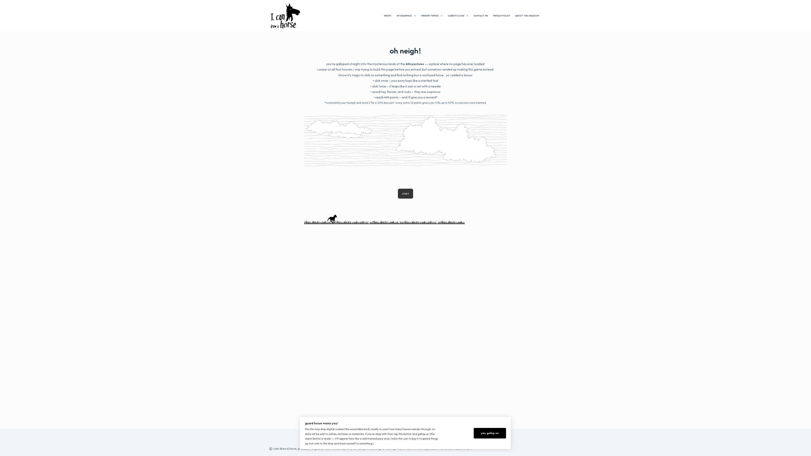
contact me (481, 15)
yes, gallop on (490, 433)
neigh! (387, 15)
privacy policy (501, 15)
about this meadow (527, 15)
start (405, 193)
